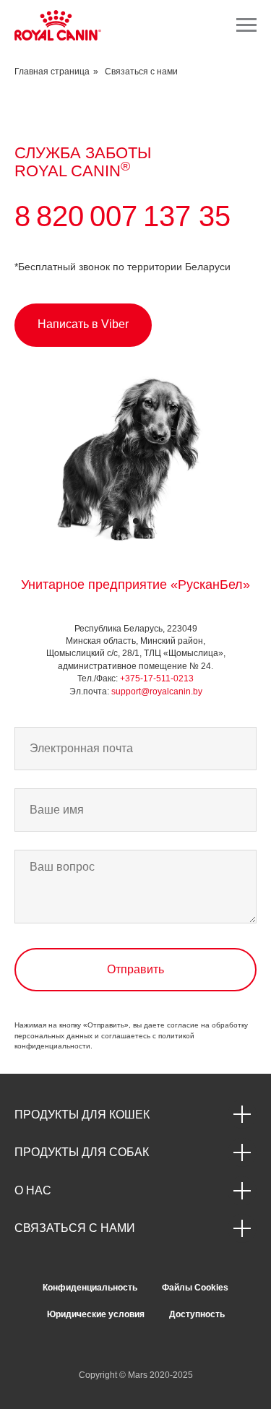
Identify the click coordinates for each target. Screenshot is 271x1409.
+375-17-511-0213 (157, 678)
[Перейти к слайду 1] (136, 521)
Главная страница (52, 71)
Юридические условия (96, 1314)
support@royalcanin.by (156, 691)
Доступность (197, 1314)
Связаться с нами (141, 71)
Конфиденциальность (90, 1288)
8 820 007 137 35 (122, 216)
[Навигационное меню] (246, 25)
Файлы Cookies (195, 1288)
